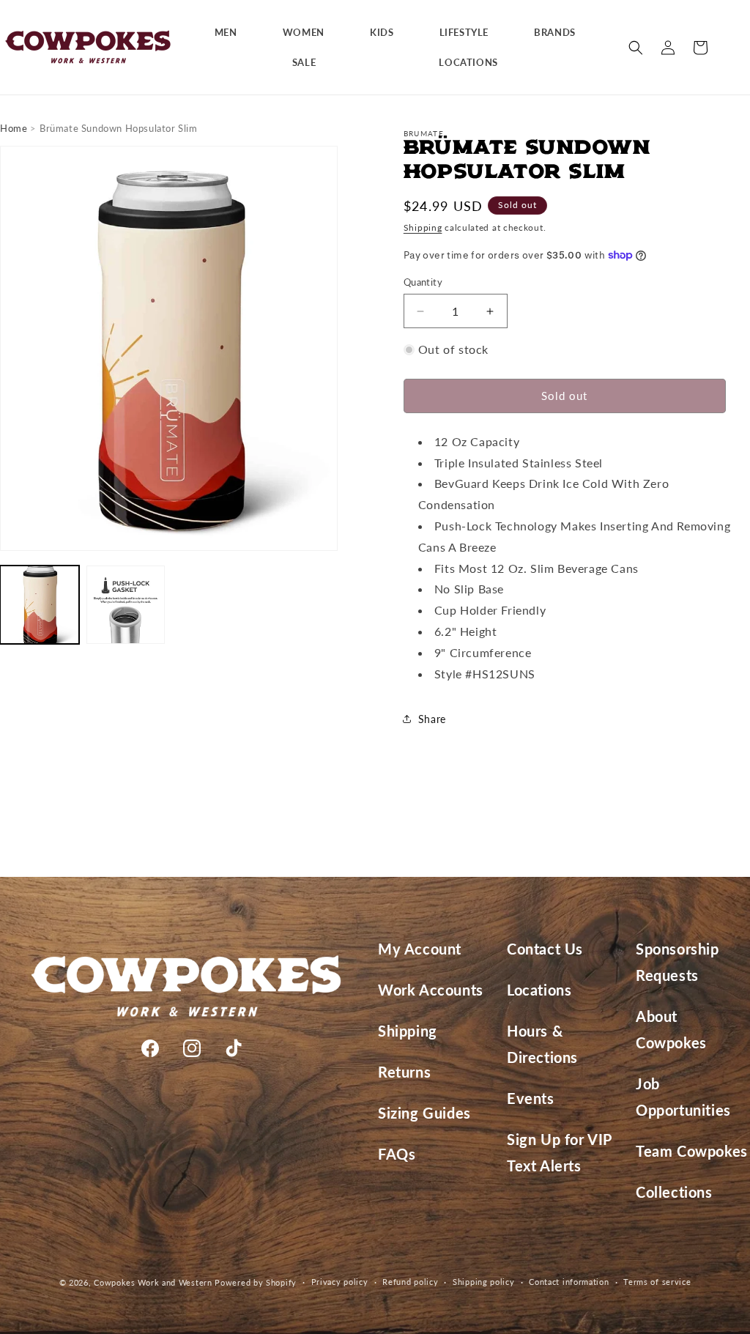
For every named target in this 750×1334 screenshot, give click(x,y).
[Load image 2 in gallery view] (126, 605)
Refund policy (410, 1281)
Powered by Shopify (256, 1282)
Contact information (569, 1281)
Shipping (423, 227)
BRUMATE (424, 133)
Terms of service (657, 1281)
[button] (231, 33)
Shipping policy (484, 1281)
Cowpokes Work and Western (153, 1282)
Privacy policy (339, 1281)
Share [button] (432, 719)
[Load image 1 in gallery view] (39, 605)
